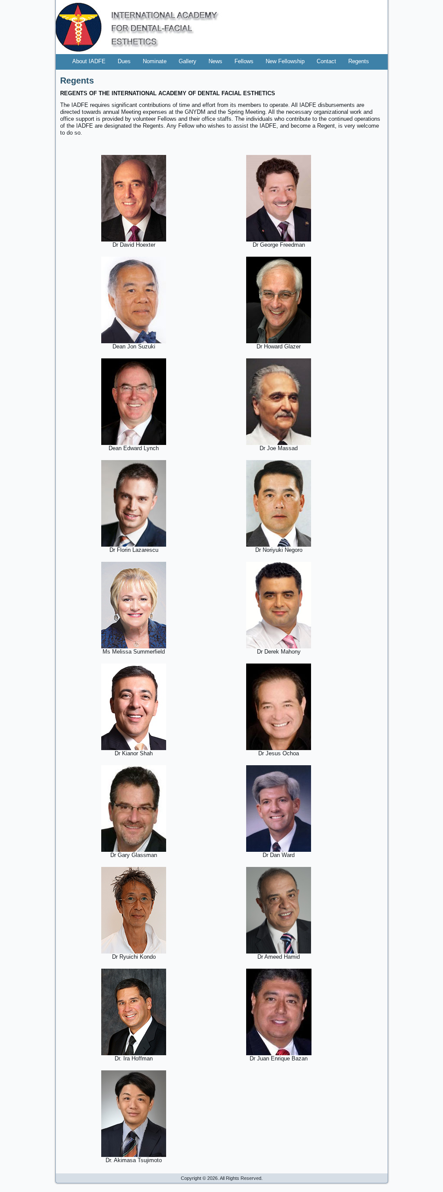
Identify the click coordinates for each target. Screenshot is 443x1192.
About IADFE (89, 61)
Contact (326, 61)
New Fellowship (285, 61)
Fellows (244, 61)
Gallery (187, 61)
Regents (358, 61)
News (215, 61)
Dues (124, 61)
